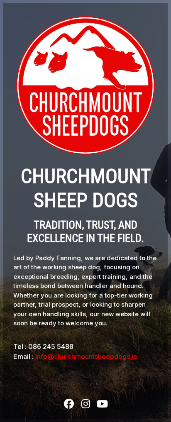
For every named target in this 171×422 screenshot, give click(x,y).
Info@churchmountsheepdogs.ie (86, 356)
